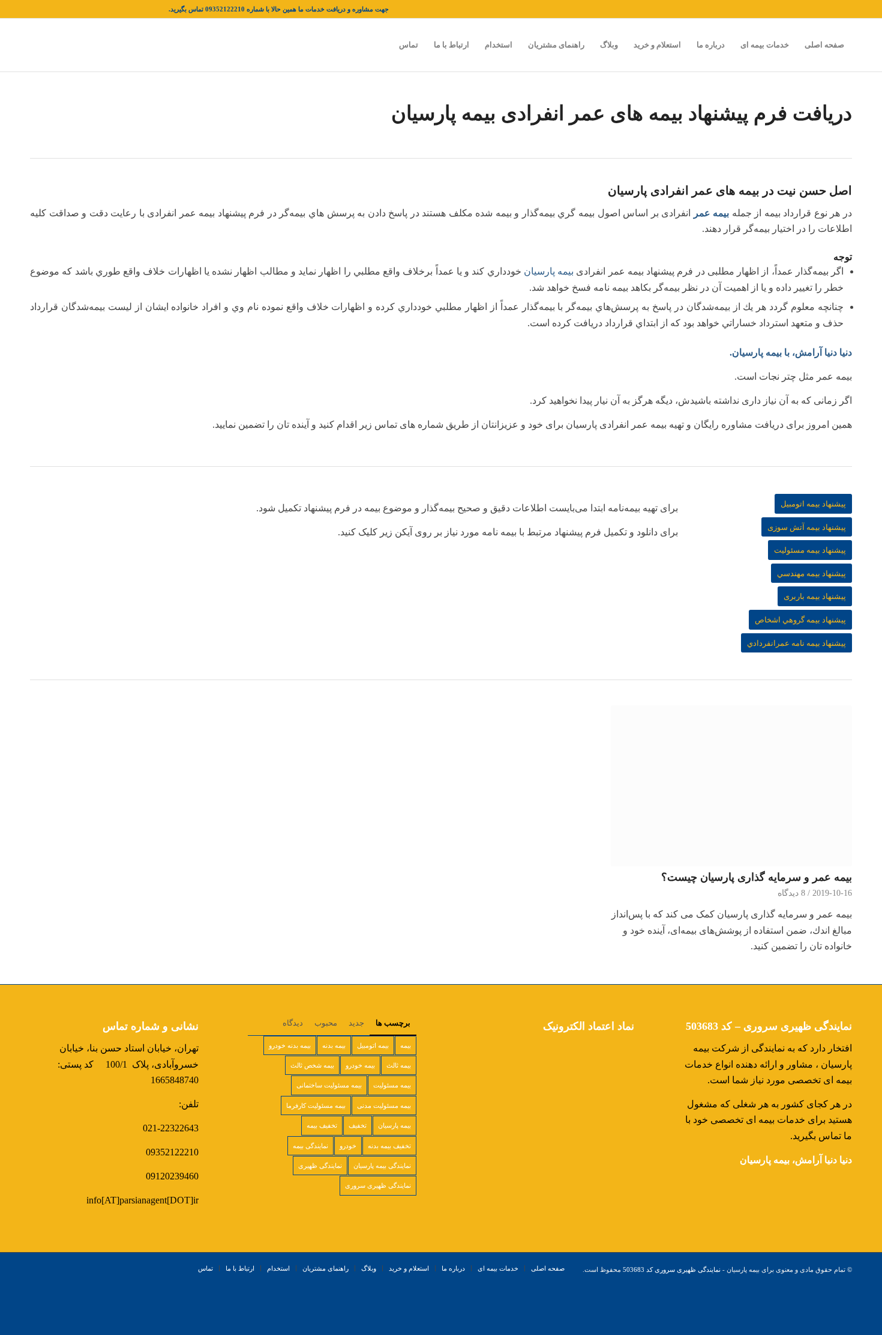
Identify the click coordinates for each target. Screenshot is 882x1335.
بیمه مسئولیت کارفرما (316, 1105)
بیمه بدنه (334, 1045)
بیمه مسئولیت (392, 1085)
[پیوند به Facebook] (142, 9)
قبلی (48, 800)
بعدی (834, 800)
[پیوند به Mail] (88, 9)
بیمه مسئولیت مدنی (384, 1105)
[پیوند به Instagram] (124, 9)
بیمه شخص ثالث (312, 1065)
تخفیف (358, 1125)
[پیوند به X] (160, 9)
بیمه (405, 1045)
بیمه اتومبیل (373, 1045)
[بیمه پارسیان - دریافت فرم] (354, 561)
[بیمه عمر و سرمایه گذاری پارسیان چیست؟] (731, 785)
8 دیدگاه (791, 893)
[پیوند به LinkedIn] (106, 9)
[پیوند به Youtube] (52, 9)
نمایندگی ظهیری (320, 1165)
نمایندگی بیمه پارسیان (382, 1165)
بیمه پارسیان (549, 271)
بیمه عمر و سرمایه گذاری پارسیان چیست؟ (756, 877)
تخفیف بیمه (322, 1125)
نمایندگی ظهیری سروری (378, 1185)
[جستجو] (379, 45)
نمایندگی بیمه (310, 1145)
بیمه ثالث (398, 1065)
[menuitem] (824, 45)
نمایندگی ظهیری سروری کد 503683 (672, 1269)
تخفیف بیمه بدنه (389, 1145)
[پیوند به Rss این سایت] (70, 9)
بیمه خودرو (360, 1065)
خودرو (348, 1145)
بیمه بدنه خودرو (290, 1045)
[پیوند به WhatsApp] (34, 9)
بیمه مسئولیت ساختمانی (329, 1085)
